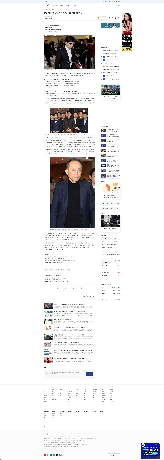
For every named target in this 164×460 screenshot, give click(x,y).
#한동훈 (57, 269)
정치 (47, 5)
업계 (60, 391)
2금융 (52, 395)
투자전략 (115, 238)
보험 (52, 393)
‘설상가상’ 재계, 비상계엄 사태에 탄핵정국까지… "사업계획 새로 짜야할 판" (59, 257)
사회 (103, 387)
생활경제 (77, 393)
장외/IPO (45, 395)
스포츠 (45, 424)
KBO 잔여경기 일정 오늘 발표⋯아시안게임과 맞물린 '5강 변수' (115, 50)
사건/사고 (103, 393)
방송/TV (45, 415)
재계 (68, 389)
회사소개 (52, 433)
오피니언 (111, 387)
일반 (75, 5)
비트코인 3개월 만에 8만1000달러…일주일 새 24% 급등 (114, 69)
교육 (103, 391)
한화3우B (105, 275)
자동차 (69, 393)
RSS (119, 1)
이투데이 (45, 9)
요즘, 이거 (53, 415)
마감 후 (111, 397)
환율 (44, 403)
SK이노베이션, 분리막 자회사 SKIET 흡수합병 (113, 60)
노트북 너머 (112, 401)
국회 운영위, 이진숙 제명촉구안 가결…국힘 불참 (114, 56)
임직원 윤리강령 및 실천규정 (73, 444)
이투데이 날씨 (94, 411)
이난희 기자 (46, 18)
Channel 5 (78, 411)
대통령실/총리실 (55, 5)
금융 (52, 387)
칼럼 (111, 399)
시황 (44, 391)
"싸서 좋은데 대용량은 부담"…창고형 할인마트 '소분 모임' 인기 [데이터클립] (70, 327)
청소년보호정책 (72, 433)
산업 (68, 387)
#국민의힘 (68, 269)
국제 (84, 387)
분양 (60, 395)
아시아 (85, 397)
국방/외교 (67, 5)
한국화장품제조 (106, 272)
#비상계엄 (51, 269)
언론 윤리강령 (59, 444)
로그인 (103, 1)
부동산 (61, 387)
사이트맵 (107, 433)
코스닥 (115, 262)
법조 (103, 389)
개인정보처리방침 (64, 433)
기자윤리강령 (65, 444)
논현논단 (111, 389)
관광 (44, 413)
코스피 (106, 262)
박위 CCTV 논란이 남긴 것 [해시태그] (62, 319)
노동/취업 (103, 395)
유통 (68, 399)
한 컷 (52, 419)
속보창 (110, 1)
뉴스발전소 (53, 411)
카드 (52, 397)
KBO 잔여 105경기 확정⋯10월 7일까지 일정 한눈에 (113, 53)
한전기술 (105, 278)
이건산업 (105, 265)
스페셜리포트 (70, 411)
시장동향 (61, 389)
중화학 (69, 395)
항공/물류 (69, 397)
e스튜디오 (61, 413)
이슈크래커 (53, 413)
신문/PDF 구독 (114, 1)
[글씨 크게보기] (118, 18)
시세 (44, 393)
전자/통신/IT (70, 391)
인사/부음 (103, 399)
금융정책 (53, 389)
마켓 (44, 387)
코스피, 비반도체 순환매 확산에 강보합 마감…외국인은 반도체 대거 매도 (69, 311)
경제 (76, 387)
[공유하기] (109, 18)
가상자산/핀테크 (54, 399)
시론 (111, 393)
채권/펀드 (45, 401)
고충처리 (78, 433)
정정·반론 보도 (89, 433)
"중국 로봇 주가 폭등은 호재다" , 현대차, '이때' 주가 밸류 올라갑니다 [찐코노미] (111, 98)
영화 (44, 417)
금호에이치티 (106, 269)
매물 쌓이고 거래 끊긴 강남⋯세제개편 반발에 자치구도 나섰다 (56, 281)
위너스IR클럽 (86, 411)
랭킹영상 (61, 415)
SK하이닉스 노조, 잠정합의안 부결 (111, 79)
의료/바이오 (69, 401)
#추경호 (62, 269)
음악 (44, 419)
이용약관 (57, 433)
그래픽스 (53, 417)
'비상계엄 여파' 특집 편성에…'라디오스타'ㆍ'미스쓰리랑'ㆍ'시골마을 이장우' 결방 (60, 260)
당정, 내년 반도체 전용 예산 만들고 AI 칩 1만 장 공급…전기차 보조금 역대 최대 (113, 172)
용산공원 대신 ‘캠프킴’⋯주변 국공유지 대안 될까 (54, 279)
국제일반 (85, 391)
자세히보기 (58, 275)
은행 (52, 391)
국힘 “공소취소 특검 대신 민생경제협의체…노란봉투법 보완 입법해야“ (113, 151)
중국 (84, 395)
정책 (71, 5)
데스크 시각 (112, 395)
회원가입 (106, 1)
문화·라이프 (46, 411)
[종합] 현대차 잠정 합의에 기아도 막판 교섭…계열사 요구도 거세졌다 (69, 335)
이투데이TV (62, 411)
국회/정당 (61, 5)
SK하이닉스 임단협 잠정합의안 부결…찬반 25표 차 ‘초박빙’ (67, 342)
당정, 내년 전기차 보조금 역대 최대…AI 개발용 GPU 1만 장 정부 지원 (118, 75)
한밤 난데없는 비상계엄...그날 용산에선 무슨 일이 (54, 258)
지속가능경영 (102, 411)
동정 (103, 401)
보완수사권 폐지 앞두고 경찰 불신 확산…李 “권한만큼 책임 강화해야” (113, 136)
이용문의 (83, 433)
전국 (103, 397)
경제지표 (77, 391)
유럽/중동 (85, 399)
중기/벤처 (69, 403)
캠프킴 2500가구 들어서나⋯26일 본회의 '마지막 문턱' (55, 278)
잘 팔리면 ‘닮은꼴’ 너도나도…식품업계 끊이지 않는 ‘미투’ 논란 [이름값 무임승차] (71, 358)
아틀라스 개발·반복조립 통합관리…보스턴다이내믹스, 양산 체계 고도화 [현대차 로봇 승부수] (75, 350)
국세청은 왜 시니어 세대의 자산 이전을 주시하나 (54, 262)
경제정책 (77, 389)
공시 (44, 389)
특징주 (106, 238)
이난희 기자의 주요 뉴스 (50, 275)
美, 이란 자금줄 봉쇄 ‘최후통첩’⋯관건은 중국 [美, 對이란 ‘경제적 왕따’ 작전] (70, 304)
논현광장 (111, 391)
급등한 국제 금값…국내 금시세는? (109, 63)
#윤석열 (46, 269)
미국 (84, 393)
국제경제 (85, 389)
